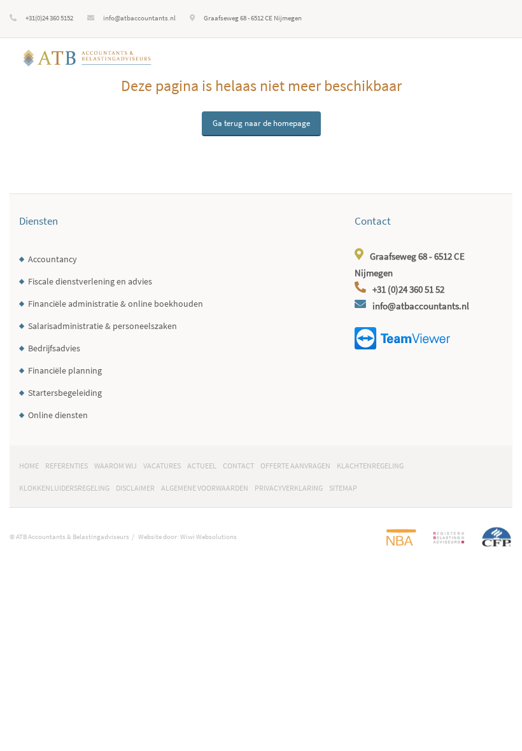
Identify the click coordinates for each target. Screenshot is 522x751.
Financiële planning (65, 370)
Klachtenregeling (370, 465)
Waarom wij (115, 465)
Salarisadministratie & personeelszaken (102, 326)
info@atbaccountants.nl (139, 17)
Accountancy (52, 259)
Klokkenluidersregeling (64, 488)
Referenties (66, 465)
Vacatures (162, 465)
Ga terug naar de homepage (261, 123)
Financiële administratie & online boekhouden (115, 303)
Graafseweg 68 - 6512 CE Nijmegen (253, 17)
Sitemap (343, 488)
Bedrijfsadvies (54, 348)
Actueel (201, 465)
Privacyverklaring (289, 488)
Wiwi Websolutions (208, 536)
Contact (238, 465)
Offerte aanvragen (295, 465)
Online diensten (58, 415)
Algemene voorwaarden (204, 488)
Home (29, 465)
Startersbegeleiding (65, 393)
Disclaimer (135, 488)
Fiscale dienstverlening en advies (90, 281)
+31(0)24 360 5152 (49, 17)
